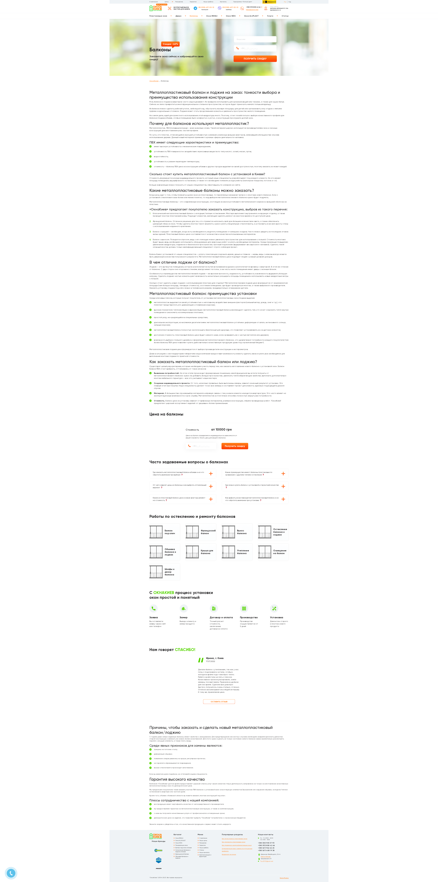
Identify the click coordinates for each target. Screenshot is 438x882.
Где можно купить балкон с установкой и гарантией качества (252, 485)
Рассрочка (179, 2)
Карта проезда (265, 856)
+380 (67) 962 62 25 (266, 848)
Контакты (223, 2)
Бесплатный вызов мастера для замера (182, 8)
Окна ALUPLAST (251, 16)
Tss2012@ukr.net (266, 861)
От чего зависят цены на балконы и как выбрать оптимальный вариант (179, 486)
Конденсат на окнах (229, 854)
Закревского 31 (275, 10)
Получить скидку (235, 446)
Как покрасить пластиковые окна (233, 842)
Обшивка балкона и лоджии (181, 857)
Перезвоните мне (252, 9)
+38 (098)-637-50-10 (206, 7)
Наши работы (208, 2)
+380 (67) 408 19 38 (266, 850)
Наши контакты (204, 852)
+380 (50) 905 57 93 (266, 843)
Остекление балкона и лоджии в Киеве (182, 850)
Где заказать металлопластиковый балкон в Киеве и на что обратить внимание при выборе (178, 473)
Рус (285, 2)
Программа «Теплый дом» (242, 2)
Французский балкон (182, 854)
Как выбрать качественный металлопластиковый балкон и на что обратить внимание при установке (252, 499)
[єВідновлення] (269, 2)
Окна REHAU (212, 16)
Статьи (285, 16)
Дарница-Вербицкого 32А (279, 8)
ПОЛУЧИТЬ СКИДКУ (255, 58)
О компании (153, 2)
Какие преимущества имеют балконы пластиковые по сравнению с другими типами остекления (248, 473)
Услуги (270, 16)
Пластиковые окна (158, 16)
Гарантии (193, 2)
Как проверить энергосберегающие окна (237, 845)
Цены (166, 2)
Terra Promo (284, 878)
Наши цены (203, 840)
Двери (178, 16)
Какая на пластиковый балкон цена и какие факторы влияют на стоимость (179, 499)
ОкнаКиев (153, 81)
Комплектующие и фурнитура (205, 855)
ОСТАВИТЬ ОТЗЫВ (219, 702)
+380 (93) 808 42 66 (253, 7)
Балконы (194, 16)
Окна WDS (231, 16)
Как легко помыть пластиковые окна (234, 838)
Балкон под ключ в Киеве (183, 847)
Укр (289, 2)
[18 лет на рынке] (155, 8)
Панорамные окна (181, 845)
